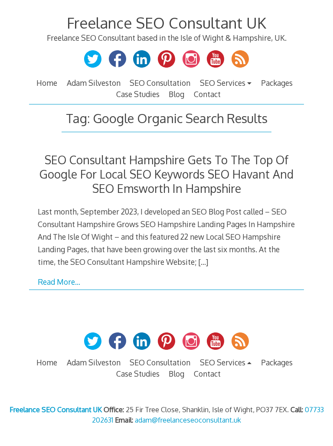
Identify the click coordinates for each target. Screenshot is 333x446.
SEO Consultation (160, 83)
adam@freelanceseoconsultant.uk (188, 420)
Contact (207, 94)
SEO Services (222, 83)
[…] (203, 262)
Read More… (59, 281)
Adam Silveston (94, 83)
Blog (176, 94)
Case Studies (138, 94)
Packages (277, 83)
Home (46, 83)
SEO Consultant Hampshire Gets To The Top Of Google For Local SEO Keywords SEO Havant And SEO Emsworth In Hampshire (166, 174)
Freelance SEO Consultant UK (166, 22)
